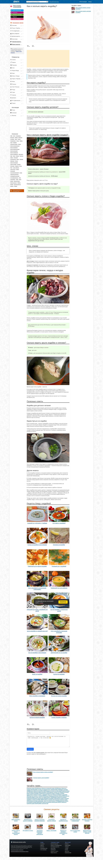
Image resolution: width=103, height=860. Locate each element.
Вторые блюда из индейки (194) (37, 791)
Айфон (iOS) (19, 51)
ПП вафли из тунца (28, 830)
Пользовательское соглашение (17, 849)
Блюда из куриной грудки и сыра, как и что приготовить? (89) (48, 796)
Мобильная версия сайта (19, 842)
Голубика (12, 139)
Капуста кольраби (14, 151)
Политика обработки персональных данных (19, 851)
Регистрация (83, 1)
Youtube (66, 848)
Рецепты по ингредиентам (56, 845)
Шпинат (12, 186)
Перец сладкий (13, 164)
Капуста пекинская (14, 152)
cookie (41, 603)
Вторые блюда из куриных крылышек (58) (49, 802)
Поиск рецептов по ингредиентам (17, 191)
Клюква (17, 156)
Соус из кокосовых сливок (75, 831)
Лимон (11, 157)
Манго (18, 159)
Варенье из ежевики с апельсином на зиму (63, 832)
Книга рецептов (17, 10)
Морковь (21, 159)
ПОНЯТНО (63, 602)
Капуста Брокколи (14, 147)
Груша (17, 140)
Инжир (19, 144)
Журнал (15, 16)
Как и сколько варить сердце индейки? (83, 8)
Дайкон (21, 140)
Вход (89, 1)
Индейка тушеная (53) (42, 803)
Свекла (17, 169)
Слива (20, 172)
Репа (11, 167)
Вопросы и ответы (54, 851)
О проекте (42, 843)
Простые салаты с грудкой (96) (37, 796)
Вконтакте (67, 851)
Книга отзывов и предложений (17, 6)
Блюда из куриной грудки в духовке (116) (51, 793)
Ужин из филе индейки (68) (36, 799)
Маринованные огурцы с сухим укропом (87, 832)
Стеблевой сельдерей (14, 176)
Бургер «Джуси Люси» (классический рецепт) (16, 832)
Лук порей (16, 157)
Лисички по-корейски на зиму (63, 820)
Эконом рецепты (16, 41)
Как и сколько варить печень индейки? (43, 772)
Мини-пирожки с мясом (16, 820)
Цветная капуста (17, 184)
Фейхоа (18, 182)
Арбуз (14, 135)
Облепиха (12, 161)
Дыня (11, 142)
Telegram (67, 846)
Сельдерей (12, 171)
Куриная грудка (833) (32, 788)
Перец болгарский (14, 162)
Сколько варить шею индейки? (41, 777)
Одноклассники (68, 852)
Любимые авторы (17, 14)
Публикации (53, 849)
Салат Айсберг (16, 167)
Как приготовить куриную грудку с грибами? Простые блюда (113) (45, 794)
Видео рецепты (16, 44)
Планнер (15, 12)
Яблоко (15, 186)
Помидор (17, 166)
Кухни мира (53, 848)
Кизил (14, 156)
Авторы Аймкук (17, 19)
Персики (18, 164)
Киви (11, 156)
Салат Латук (12, 169)
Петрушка (12, 166)
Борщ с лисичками (51, 830)
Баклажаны (18, 135)
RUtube (66, 849)
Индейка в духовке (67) (49, 799)
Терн (20, 177)
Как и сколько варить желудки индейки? (83, 12)
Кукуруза (21, 156)
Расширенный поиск (54, 1)
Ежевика (15, 142)
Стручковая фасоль (14, 177)
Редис (20, 166)
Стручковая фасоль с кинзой (51, 820)
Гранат (19, 139)
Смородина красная (14, 174)
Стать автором (43, 849)
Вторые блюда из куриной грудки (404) (47, 788)
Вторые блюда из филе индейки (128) (39, 792)
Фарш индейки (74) (51, 798)
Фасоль (11, 181)
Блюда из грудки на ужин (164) (53, 791)
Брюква (16, 137)
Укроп (20, 179)
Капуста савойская (14, 154)
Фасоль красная (13, 182)
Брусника (12, 137)
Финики (11, 184)
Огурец (16, 161)
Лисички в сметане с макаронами (75, 820)
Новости (42, 845)
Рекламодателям (43, 848)
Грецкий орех (13, 140)
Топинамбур (12, 179)
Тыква (17, 179)
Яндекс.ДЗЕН (67, 845)
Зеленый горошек (13, 144)
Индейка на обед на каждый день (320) (43, 789)
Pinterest (66, 843)
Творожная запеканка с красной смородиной (39, 832)
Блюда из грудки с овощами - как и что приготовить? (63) (43, 801)
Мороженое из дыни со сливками (28, 820)
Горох (16, 139)
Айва (11, 135)
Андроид (13, 52)
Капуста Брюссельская (14, 149)
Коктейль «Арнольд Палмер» (87, 820)
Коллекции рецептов (55, 846)
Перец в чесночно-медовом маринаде (40, 820)
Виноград (20, 137)
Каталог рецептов (54, 843)
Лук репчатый (13, 159)
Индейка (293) (57, 789)
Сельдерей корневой (14, 172)
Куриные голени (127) (54, 792)
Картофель (21, 154)
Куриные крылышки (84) (39, 798)
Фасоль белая (17, 181)
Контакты (42, 846)
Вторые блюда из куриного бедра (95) (54, 796)
